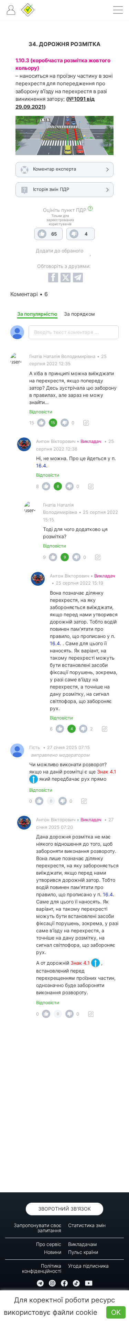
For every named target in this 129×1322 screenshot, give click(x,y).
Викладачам (82, 1244)
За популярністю (37, 314)
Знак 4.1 (81, 963)
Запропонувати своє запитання (37, 1228)
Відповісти (40, 411)
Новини (52, 1252)
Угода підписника (88, 1265)
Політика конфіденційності (41, 1268)
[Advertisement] (64, 1107)
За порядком (79, 314)
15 (31, 422)
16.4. (41, 465)
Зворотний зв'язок (64, 1209)
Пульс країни (83, 1252)
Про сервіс (48, 1244)
